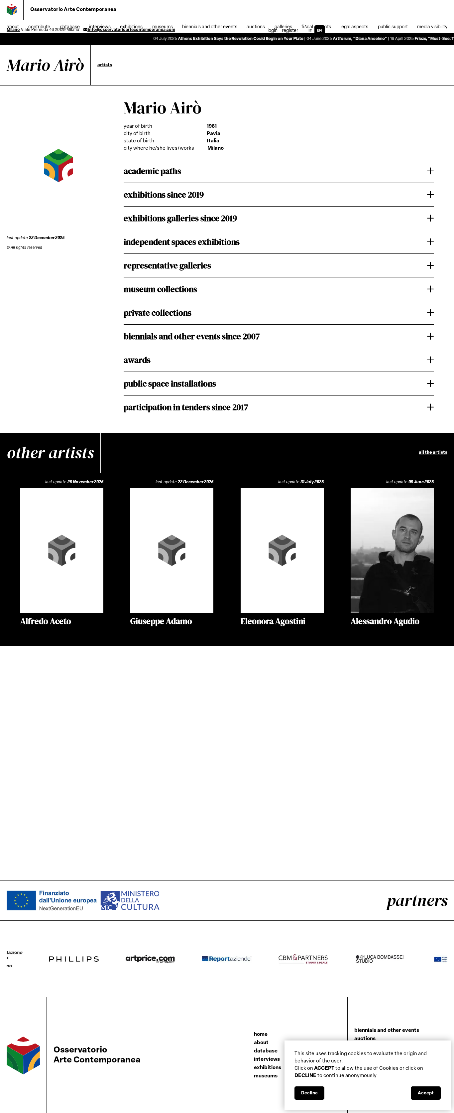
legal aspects (354, 27)
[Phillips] (87, 959)
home (261, 1034)
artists (104, 65)
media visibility (432, 27)
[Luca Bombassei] (393, 959)
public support (393, 27)
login (273, 30)
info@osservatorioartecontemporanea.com (131, 30)
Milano (13, 30)
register (290, 30)
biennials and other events (386, 1030)
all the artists (433, 452)
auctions (365, 1038)
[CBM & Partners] (317, 959)
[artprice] (164, 959)
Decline (309, 1093)
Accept (426, 1093)
